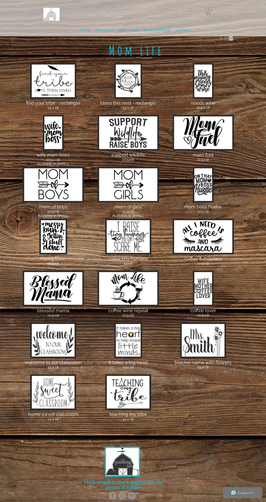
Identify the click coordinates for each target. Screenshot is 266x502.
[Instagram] (122, 496)
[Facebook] (112, 496)
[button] (208, 11)
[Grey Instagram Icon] (226, 38)
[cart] (231, 38)
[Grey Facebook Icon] (221, 38)
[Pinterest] (132, 496)
